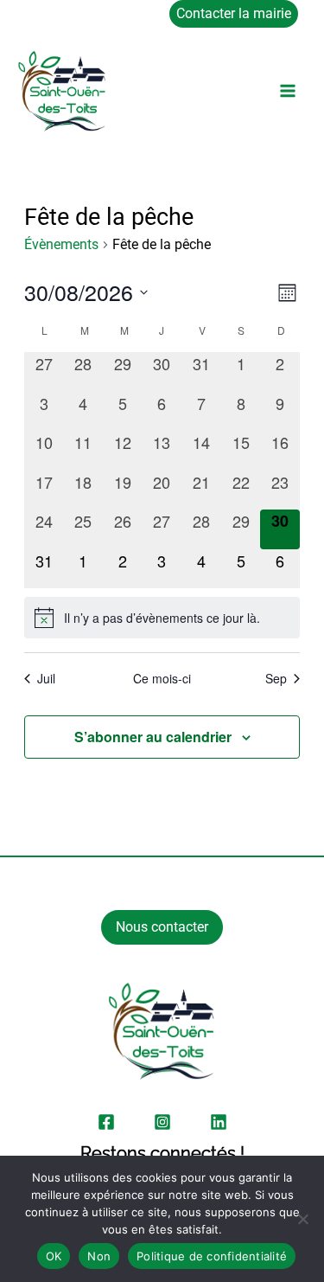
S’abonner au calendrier (153, 737)
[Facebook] (106, 1122)
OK (54, 1256)
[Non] (302, 1219)
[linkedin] (218, 1122)
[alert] (162, 617)
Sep (276, 678)
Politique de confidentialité (212, 1256)
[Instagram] (162, 1122)
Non (99, 1256)
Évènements (61, 244)
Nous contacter (162, 927)
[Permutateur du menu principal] (288, 91)
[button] (238, 14)
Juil (46, 678)
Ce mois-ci (162, 678)
